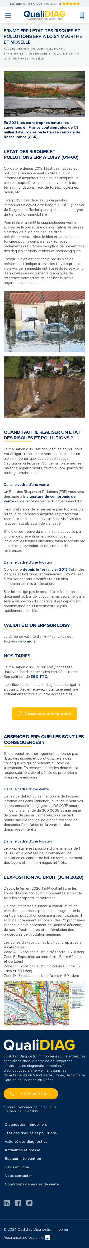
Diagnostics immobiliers (26, 1124)
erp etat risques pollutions (40, 48)
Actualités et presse (22, 1150)
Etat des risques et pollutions (31, 1133)
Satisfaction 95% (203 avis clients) (35, 4)
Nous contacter (18, 1175)
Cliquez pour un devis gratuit (47, 713)
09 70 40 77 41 (34, 1094)
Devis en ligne (17, 1167)
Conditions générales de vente (32, 1184)
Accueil (9, 48)
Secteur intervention (23, 1158)
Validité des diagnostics (26, 1141)
